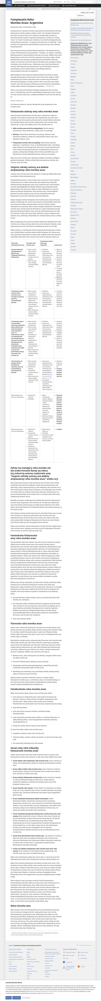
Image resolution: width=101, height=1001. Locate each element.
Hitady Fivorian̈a (83, 952)
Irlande (73, 143)
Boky (28, 954)
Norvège (73, 183)
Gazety (28, 964)
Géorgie (73, 124)
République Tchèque (77, 209)
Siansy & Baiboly (12, 968)
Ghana (73, 127)
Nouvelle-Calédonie (76, 190)
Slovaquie (73, 231)
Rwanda (73, 218)
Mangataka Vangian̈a (50, 956)
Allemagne (74, 61)
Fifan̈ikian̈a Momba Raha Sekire (13, 9)
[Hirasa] (89, 8)
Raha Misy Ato (30, 949)
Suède (72, 237)
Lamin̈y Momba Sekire (46, 993)
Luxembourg (74, 165)
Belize (72, 80)
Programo (29, 968)
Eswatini (73, 114)
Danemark (74, 102)
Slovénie (73, 234)
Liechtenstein (75, 158)
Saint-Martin (74, 221)
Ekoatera (73, 105)
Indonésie (74, 139)
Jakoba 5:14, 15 (46, 378)
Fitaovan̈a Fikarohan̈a (32, 971)
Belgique (73, 76)
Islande (73, 146)
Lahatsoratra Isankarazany (33, 961)
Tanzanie (73, 246)
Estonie (73, 111)
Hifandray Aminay (49, 958)
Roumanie (74, 212)
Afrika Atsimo (75, 58)
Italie (72, 149)
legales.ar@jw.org (17, 101)
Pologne (73, 199)
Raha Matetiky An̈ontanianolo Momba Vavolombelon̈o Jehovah (52, 953)
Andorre (73, 64)
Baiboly (28, 952)
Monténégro (74, 177)
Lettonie (73, 155)
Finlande (73, 117)
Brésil (72, 86)
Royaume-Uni (75, 215)
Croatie (73, 99)
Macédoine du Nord (77, 168)
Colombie (73, 95)
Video (28, 978)
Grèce (72, 133)
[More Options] (93, 8)
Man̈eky (8, 998)
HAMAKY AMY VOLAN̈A (87, 12)
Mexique (73, 174)
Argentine (74, 70)
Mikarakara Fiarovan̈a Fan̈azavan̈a (81, 40)
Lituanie (73, 161)
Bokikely (29, 957)
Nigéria (73, 180)
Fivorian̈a (47, 963)
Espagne (73, 108)
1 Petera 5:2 (50, 86)
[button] (37, 5)
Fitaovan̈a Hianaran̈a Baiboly (15, 957)
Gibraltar (73, 130)
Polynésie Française (76, 202)
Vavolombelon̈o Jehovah (50, 949)
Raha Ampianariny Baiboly (15, 949)
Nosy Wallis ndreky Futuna (78, 187)
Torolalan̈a (29, 973)
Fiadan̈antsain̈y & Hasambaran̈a (16, 959)
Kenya (72, 152)
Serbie (72, 228)
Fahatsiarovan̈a (48, 965)
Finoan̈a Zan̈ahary (13, 966)
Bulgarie (73, 89)
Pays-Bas (73, 196)
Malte (72, 171)
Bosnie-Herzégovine (77, 83)
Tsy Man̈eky (16, 998)
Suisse (72, 240)
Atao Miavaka (26, 998)
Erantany (47, 976)
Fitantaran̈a (47, 974)
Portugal (73, 206)
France (73, 121)
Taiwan (73, 243)
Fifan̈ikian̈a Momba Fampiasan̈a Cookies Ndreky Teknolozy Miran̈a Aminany (81, 35)
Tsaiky (10, 964)
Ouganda (73, 193)
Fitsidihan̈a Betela (49, 961)
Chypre (73, 92)
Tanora (10, 961)
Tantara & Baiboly (13, 971)
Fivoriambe (47, 968)
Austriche (73, 73)
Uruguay (73, 250)
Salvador (73, 224)
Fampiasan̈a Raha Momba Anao (31, 9)
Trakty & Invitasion (31, 959)
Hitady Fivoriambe (68, 955)
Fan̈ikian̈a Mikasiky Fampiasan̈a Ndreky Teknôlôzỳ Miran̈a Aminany (51, 991)
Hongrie (73, 136)
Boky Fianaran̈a (30, 966)
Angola (73, 67)
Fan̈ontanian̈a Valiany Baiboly (16, 952)
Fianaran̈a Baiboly (13, 954)
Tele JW (28, 976)
